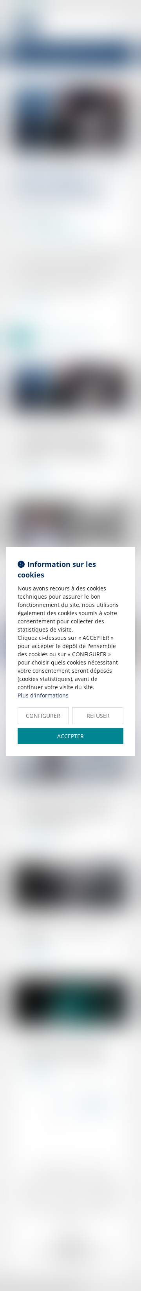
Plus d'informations (43, 695)
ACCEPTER (70, 736)
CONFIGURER (43, 715)
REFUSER (98, 715)
